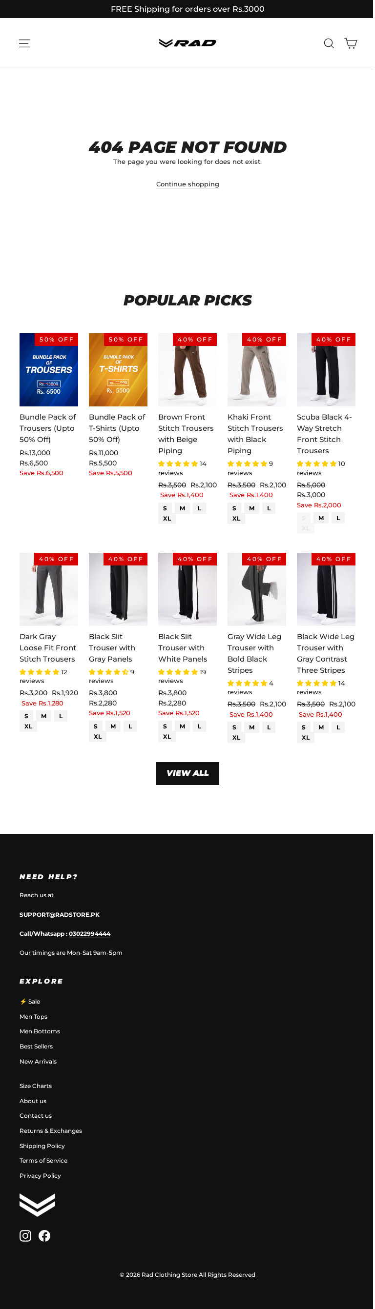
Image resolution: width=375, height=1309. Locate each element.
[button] (179, 463)
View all (188, 773)
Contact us (36, 1115)
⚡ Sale (30, 1001)
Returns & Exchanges (51, 1130)
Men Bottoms (40, 1031)
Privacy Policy (40, 1175)
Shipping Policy (42, 1145)
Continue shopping (187, 184)
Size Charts (36, 1085)
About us (33, 1101)
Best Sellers (36, 1046)
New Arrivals (38, 1061)
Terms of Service (43, 1160)
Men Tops (33, 1016)
